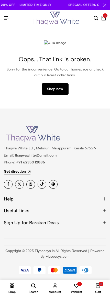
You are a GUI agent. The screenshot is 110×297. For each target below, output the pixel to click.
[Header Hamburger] (6, 18)
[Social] (8, 184)
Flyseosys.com (58, 256)
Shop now (55, 89)
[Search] (96, 18)
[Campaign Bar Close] (104, 5)
